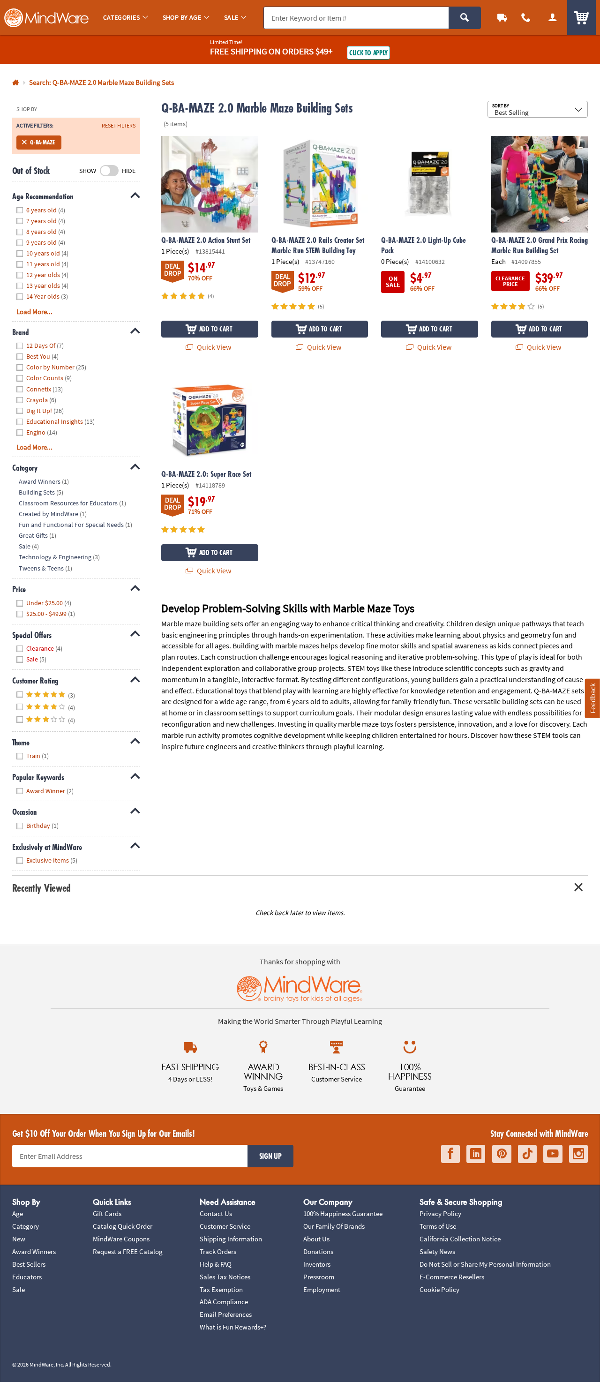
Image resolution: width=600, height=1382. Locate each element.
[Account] (552, 17)
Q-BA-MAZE (42, 142)
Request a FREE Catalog (128, 1251)
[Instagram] (578, 1154)
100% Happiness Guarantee (342, 1213)
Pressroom (318, 1276)
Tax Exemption (221, 1289)
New (18, 1238)
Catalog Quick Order (122, 1226)
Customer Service (225, 1226)
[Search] (465, 18)
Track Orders (218, 1251)
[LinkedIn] (475, 1154)
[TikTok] (527, 1154)
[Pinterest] (501, 1154)
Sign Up (270, 1156)
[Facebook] (450, 1154)
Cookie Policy (439, 1289)
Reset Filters (118, 125)
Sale (18, 1289)
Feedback (592, 698)
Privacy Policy (440, 1213)
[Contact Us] (526, 17)
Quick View (213, 347)
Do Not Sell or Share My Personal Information (485, 1264)
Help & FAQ (216, 1264)
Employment (321, 1289)
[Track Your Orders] (502, 17)
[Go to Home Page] (15, 82)
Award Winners (34, 1251)
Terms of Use (438, 1226)
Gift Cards (107, 1213)
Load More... (34, 311)
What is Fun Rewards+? (233, 1326)
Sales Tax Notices (225, 1276)
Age (17, 1213)
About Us (316, 1238)
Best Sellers (28, 1264)
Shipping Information (231, 1238)
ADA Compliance (224, 1301)
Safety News (437, 1251)
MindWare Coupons (121, 1238)
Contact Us (216, 1213)
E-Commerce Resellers (452, 1276)
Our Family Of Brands (334, 1226)
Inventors (316, 1264)
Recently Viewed (41, 887)
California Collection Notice (460, 1238)
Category (25, 1226)
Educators (27, 1276)
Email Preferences (226, 1314)
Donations (318, 1251)
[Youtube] (552, 1154)
